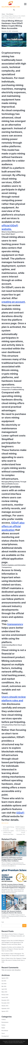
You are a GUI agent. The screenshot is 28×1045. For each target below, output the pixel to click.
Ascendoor (10, 1042)
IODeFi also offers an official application (13, 526)
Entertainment (5, 1022)
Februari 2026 (5, 994)
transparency (15, 624)
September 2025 (5, 1008)
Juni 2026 (4, 983)
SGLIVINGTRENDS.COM (11, 7)
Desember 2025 (5, 1000)
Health (3, 1027)
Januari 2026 (5, 997)
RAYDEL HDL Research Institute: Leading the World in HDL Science (12, 912)
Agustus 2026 (5, 978)
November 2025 (5, 1003)
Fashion (3, 1025)
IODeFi (20, 812)
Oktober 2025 (5, 1005)
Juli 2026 (4, 980)
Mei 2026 (4, 986)
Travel (3, 1033)
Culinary (4, 1019)
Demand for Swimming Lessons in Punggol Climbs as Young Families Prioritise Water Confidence (12, 859)
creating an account (13, 301)
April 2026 (4, 989)
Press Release (5, 1030)
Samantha (15, 31)
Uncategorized (5, 1036)
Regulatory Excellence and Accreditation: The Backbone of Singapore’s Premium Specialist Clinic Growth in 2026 (13, 949)
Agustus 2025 (5, 1011)
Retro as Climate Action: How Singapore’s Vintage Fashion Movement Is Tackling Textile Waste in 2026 (14, 960)
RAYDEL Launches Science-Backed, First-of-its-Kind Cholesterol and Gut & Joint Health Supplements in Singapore (13, 886)
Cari (3, 922)
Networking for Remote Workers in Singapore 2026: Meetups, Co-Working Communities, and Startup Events (13, 935)
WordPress (21, 1042)
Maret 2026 (4, 991)
